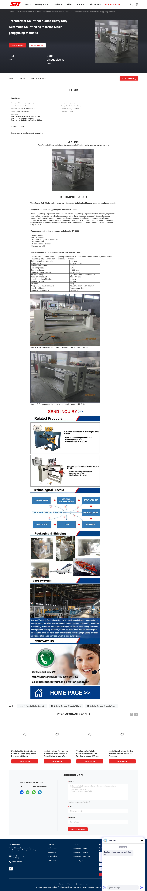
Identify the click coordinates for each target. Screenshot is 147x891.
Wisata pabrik (52, 852)
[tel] (46, 792)
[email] (22, 792)
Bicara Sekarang (37, 45)
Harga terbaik (17, 45)
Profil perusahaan (53, 848)
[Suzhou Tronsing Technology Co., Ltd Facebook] (11, 869)
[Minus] (141, 840)
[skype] (40, 792)
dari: (70, 807)
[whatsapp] (28, 792)
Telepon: (72, 817)
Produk (18, 12)
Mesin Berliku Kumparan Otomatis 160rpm (66, 706)
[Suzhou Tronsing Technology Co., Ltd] (15, 4)
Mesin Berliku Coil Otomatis (31, 12)
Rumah (11, 12)
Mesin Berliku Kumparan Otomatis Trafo (101, 706)
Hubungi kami (52, 860)
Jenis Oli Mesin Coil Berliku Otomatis (32, 706)
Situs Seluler (71, 884)
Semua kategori (78, 861)
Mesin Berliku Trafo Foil (80, 848)
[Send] (141, 887)
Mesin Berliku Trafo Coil (81, 852)
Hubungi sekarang (78, 829)
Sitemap (61, 884)
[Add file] (104, 887)
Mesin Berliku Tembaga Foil (82, 857)
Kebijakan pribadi (83, 884)
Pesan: (71, 781)
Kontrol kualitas (52, 856)
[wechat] (34, 792)
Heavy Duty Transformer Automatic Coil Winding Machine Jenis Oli (22, 753)
